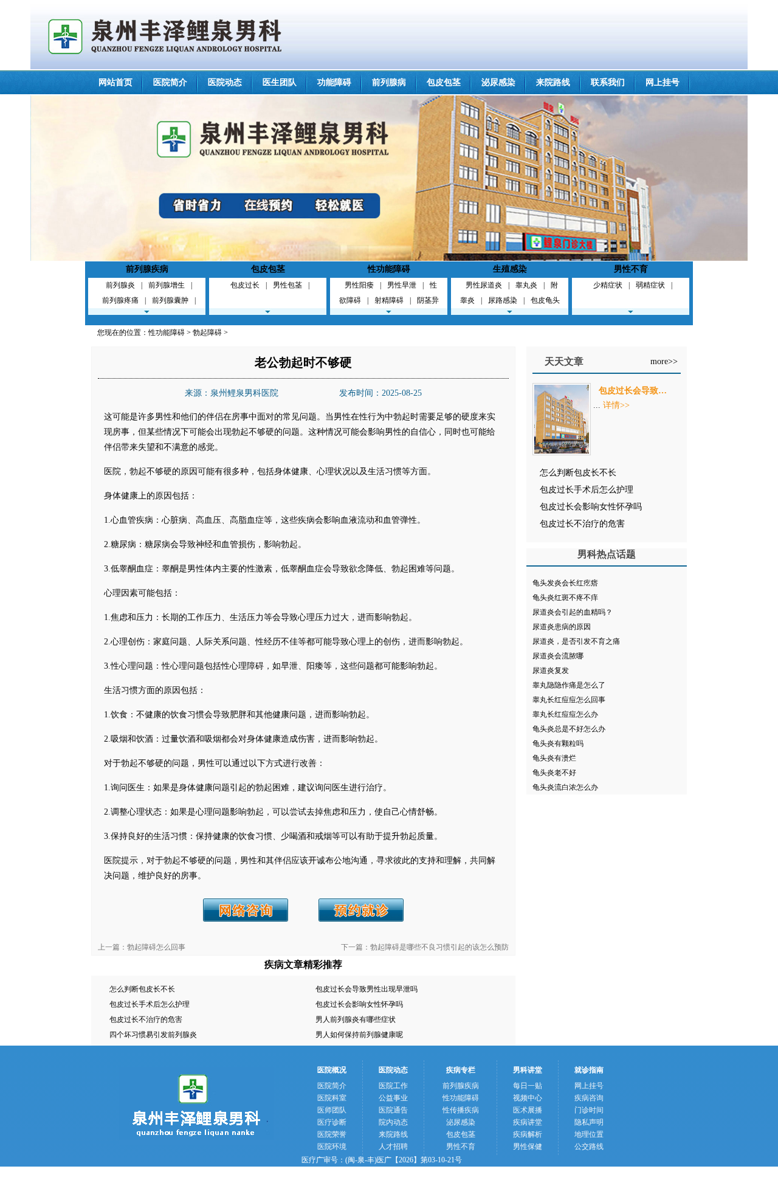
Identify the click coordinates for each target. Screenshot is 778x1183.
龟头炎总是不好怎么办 (568, 729)
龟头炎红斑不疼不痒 (565, 597)
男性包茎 (287, 285)
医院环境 (331, 1146)
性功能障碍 (389, 269)
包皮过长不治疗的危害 (145, 1019)
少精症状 (607, 285)
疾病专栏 (460, 1070)
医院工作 (393, 1085)
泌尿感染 (498, 82)
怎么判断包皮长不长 (142, 989)
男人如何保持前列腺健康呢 (359, 1034)
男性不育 (631, 269)
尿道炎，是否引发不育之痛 (576, 641)
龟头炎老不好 (554, 772)
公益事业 (393, 1098)
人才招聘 (393, 1146)
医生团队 (280, 82)
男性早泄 (401, 285)
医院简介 (170, 82)
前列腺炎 (120, 285)
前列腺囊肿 (170, 300)
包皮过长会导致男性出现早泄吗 (366, 989)
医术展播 (527, 1110)
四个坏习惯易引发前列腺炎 (153, 1034)
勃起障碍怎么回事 (156, 947)
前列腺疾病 (147, 269)
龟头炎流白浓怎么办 (565, 787)
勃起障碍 (207, 332)
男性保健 (527, 1146)
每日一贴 (527, 1085)
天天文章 (564, 361)
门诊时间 (589, 1110)
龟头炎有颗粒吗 (558, 743)
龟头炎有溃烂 (554, 758)
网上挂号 (662, 82)
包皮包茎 (444, 82)
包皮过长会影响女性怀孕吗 (359, 1004)
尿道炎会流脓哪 (558, 656)
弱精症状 (650, 285)
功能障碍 (334, 82)
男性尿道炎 (484, 285)
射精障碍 (389, 300)
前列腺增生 (166, 285)
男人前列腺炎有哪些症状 (355, 1019)
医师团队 (331, 1110)
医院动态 (225, 82)
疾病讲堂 (527, 1122)
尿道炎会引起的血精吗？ (572, 612)
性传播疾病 (460, 1110)
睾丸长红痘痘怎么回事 (568, 699)
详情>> (616, 405)
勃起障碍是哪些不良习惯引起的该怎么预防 (439, 947)
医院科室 (331, 1098)
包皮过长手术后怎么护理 (149, 1004)
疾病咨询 (589, 1098)
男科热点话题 (606, 554)
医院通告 (393, 1110)
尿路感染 (502, 300)
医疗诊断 (331, 1122)
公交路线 (589, 1146)
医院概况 (331, 1070)
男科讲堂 (527, 1070)
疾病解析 (527, 1134)
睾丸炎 (526, 285)
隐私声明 (589, 1122)
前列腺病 (389, 82)
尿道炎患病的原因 (561, 627)
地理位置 (589, 1134)
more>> (664, 361)
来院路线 (553, 82)
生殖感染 (510, 269)
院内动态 (393, 1122)
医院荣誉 (331, 1134)
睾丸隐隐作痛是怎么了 (568, 685)
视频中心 (527, 1098)
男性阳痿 (359, 285)
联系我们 (608, 82)
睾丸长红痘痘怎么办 (565, 714)
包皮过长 (245, 285)
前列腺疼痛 (120, 300)
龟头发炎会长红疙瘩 (565, 583)
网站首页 (115, 82)
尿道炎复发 (550, 670)
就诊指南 (589, 1070)
